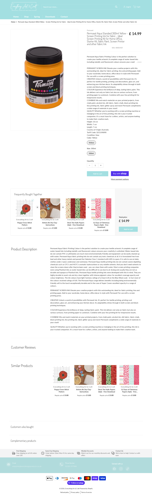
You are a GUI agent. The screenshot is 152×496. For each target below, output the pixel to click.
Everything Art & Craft (72, 488)
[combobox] (80, 6)
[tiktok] (127, 468)
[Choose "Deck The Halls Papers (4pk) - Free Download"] (84, 200)
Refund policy (64, 492)
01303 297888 (71, 466)
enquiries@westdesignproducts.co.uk (26, 466)
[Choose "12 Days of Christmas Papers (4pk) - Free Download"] (109, 200)
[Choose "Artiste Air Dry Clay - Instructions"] (58, 200)
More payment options (120, 179)
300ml (91, 153)
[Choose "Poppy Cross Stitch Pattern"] (33, 200)
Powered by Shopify (86, 488)
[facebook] (114, 468)
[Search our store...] (116, 6)
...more (138, 62)
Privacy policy (75, 492)
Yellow (91, 143)
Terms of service (86, 492)
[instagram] (121, 468)
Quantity (90, 161)
